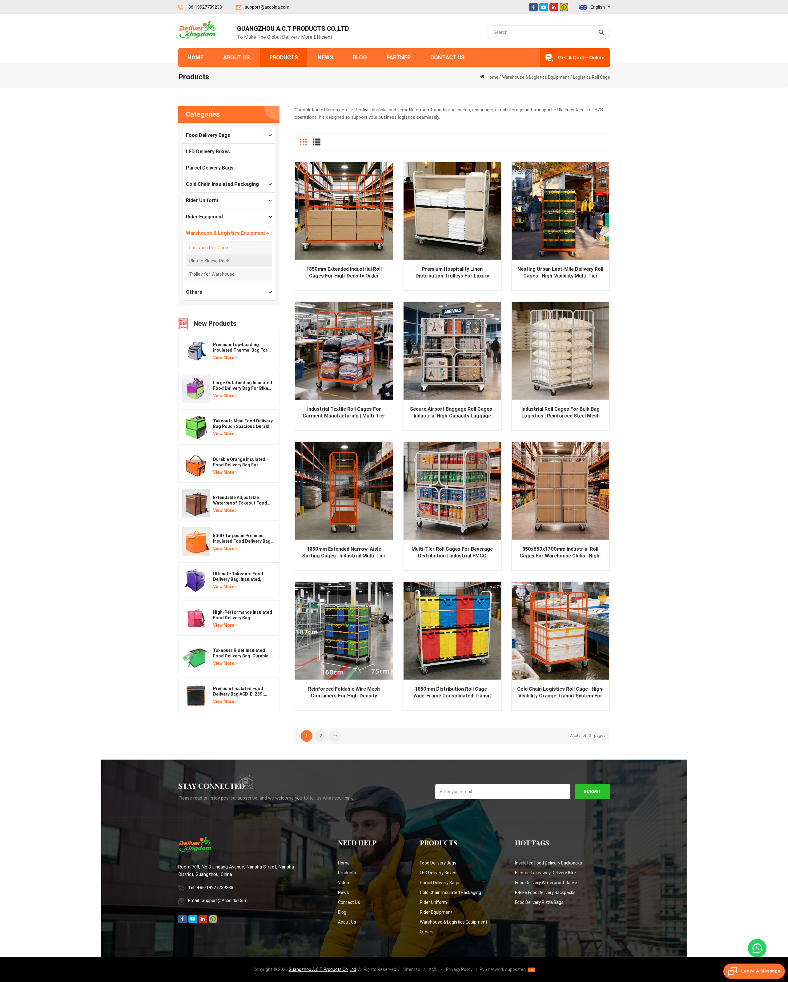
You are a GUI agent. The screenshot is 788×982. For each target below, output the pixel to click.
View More (223, 357)
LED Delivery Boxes (208, 151)
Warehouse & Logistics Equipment (535, 77)
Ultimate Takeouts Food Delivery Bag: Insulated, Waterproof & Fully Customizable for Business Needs (241, 576)
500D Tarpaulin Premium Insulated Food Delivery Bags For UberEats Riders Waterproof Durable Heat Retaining (243, 538)
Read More (344, 220)
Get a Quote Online (581, 57)
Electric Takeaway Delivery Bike (545, 872)
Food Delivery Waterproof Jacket (547, 882)
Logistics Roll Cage (591, 77)
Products (283, 57)
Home (195, 57)
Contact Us (447, 57)
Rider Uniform (202, 200)
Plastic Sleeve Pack (209, 261)
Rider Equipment (204, 217)
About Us (236, 57)
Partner (399, 57)
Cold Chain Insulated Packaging (222, 184)
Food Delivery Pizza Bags (539, 902)
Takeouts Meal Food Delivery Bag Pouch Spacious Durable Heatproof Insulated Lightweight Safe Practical (243, 423)
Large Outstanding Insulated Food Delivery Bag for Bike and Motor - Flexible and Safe (242, 385)
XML (433, 969)
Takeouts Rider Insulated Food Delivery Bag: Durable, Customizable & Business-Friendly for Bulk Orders (241, 653)
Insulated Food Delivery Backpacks (548, 862)
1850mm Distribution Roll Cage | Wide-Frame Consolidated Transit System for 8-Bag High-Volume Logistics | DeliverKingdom (452, 692)
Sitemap (411, 969)
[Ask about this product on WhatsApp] (757, 948)
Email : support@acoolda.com (217, 900)
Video (343, 882)
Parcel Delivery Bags (210, 168)
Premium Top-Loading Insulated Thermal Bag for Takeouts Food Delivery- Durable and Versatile (240, 347)
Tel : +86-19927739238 (210, 887)
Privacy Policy (459, 969)
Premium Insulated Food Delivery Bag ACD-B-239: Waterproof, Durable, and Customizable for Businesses (239, 691)
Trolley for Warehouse (212, 274)
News (325, 57)
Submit (592, 791)
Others (194, 292)
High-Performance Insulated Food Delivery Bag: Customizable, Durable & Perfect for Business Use (242, 615)
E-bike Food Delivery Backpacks (545, 892)
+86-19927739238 (204, 7)
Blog (360, 57)
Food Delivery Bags (208, 135)
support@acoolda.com (267, 7)
